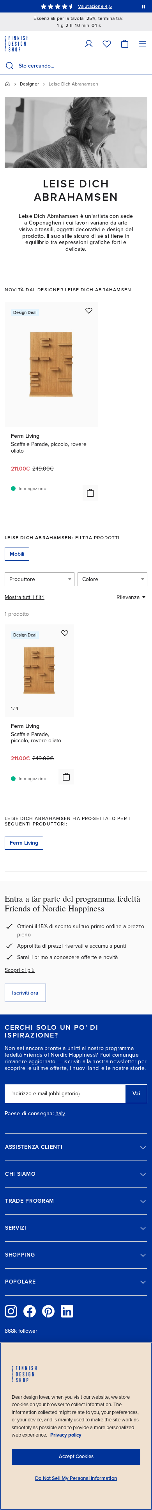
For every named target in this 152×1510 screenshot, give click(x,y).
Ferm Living (24, 843)
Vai (136, 1093)
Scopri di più (20, 970)
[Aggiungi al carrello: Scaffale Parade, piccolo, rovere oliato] (90, 493)
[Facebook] (29, 1311)
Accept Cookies (76, 1456)
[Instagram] (11, 1311)
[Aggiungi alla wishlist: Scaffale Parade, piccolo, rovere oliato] (89, 310)
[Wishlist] (107, 43)
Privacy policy (65, 1435)
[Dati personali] (89, 43)
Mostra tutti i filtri (24, 597)
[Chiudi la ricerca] (144, 65)
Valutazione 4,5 (95, 6)
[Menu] (142, 43)
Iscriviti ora (25, 992)
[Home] (7, 84)
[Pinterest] (48, 1311)
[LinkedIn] (67, 1311)
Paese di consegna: (29, 1114)
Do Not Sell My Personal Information (76, 1478)
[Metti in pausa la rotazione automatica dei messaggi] (143, 6)
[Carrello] (125, 43)
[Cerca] (9, 65)
